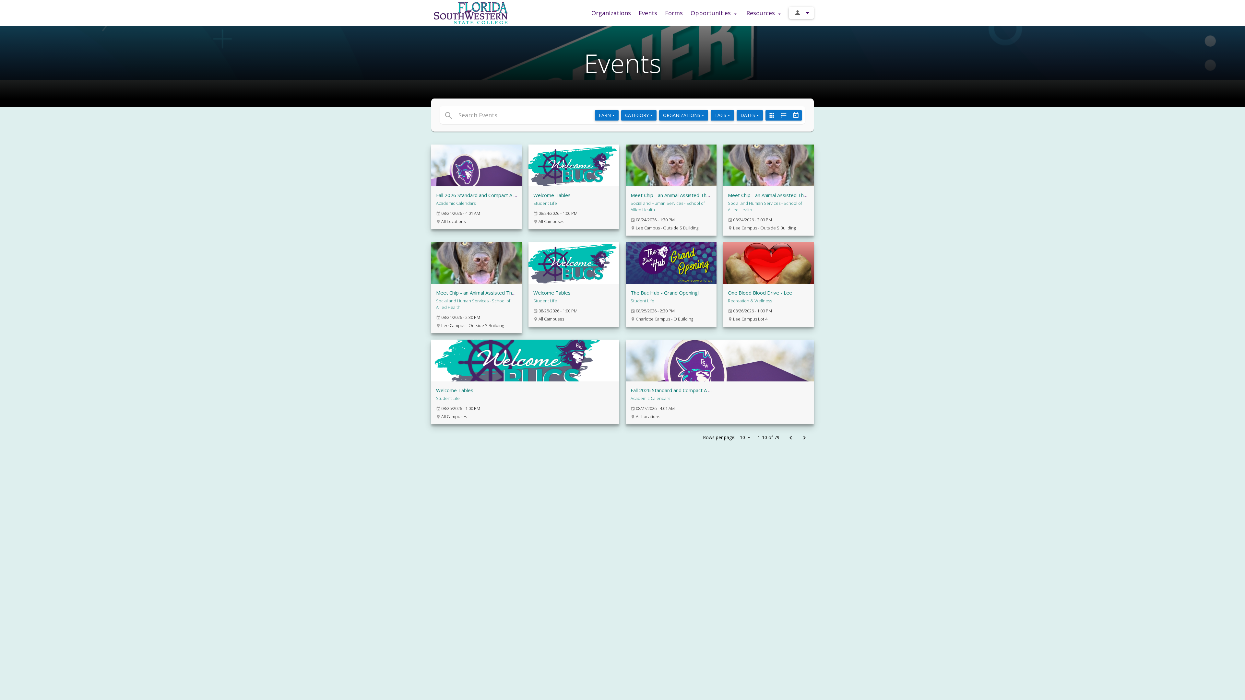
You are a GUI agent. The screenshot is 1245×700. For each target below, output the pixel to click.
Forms (674, 13)
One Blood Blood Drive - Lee (760, 292)
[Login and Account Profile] (801, 13)
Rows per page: (724, 437)
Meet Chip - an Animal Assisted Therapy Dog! (681, 195)
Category (637, 115)
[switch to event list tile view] (771, 115)
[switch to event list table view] (783, 115)
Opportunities (711, 13)
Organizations (611, 13)
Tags (721, 115)
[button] (563, 115)
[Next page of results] (804, 438)
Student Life (545, 203)
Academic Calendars (456, 203)
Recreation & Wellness (750, 301)
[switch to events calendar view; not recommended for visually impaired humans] (795, 115)
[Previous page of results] (790, 438)
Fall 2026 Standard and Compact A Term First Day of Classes (504, 195)
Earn (605, 115)
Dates (748, 115)
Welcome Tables (552, 195)
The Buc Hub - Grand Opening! (665, 292)
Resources (761, 13)
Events (648, 13)
